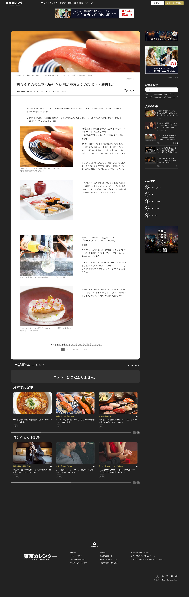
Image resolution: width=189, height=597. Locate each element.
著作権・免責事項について (109, 559)
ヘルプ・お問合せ (76, 556)
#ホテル (148, 97)
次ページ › (76, 349)
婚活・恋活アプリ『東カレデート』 (143, 556)
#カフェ (167, 94)
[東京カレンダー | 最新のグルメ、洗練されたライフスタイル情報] (23, 3)
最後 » (86, 349)
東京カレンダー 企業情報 (78, 562)
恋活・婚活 (67, 3)
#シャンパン (171, 97)
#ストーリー (150, 94)
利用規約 (103, 552)
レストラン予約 (50, 3)
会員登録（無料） (174, 3)
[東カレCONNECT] (94, 13)
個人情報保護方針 (106, 556)
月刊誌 (79, 3)
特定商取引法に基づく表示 (109, 562)
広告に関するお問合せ (77, 559)
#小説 (174, 94)
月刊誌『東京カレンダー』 (140, 552)
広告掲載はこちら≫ (173, 77)
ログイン (157, 3)
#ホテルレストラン (159, 97)
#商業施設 (159, 94)
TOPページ (73, 552)
